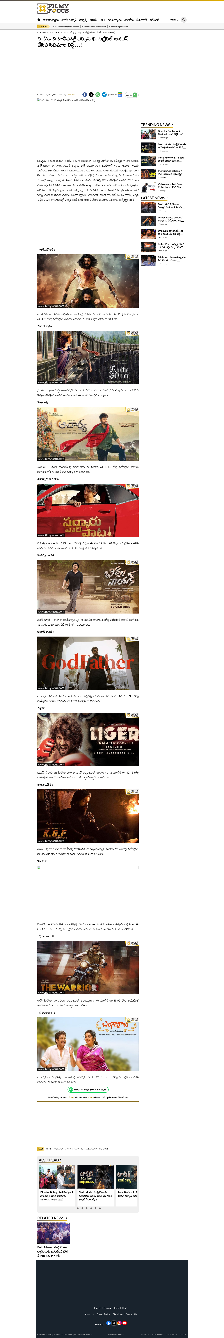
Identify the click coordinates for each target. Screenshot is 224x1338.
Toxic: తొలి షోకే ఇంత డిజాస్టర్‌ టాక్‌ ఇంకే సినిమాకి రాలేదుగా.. (171, 207)
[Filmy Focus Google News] (119, 94)
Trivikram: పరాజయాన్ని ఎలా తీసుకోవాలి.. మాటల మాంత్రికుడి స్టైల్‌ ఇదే (172, 260)
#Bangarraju (72, 1148)
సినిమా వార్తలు (51, 20)
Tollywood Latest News (63, 1334)
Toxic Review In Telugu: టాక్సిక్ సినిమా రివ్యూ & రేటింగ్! (134, 1194)
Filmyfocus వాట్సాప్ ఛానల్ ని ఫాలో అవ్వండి (90, 1090)
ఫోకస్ (93, 20)
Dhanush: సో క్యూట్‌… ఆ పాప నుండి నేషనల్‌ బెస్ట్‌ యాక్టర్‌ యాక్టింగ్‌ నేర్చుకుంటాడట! (170, 235)
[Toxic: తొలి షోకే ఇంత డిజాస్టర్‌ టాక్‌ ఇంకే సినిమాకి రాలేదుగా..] (148, 207)
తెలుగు (173, 19)
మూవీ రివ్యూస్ (69, 20)
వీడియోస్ (142, 20)
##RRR (49, 1148)
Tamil (116, 1308)
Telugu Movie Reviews (83, 1334)
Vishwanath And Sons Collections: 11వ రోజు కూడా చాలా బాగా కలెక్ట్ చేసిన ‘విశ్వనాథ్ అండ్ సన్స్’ (171, 188)
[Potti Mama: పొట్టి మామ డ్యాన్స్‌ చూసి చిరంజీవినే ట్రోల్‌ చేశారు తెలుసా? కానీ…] (53, 1233)
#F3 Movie (103, 1148)
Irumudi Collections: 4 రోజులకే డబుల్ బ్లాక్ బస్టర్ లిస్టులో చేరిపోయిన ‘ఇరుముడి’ (172, 173)
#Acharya (58, 1148)
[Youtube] (124, 1323)
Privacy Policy (103, 1314)
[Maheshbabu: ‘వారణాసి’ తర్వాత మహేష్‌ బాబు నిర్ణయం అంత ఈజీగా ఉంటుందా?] (148, 221)
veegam (121, 1334)
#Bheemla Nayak (89, 1148)
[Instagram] (119, 1323)
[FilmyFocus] (54, 9)
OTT (102, 20)
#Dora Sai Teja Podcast (118, 26)
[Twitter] (91, 94)
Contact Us (131, 1314)
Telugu (107, 1308)
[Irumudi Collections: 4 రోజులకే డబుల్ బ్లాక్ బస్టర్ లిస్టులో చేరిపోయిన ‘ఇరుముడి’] (148, 174)
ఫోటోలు (129, 20)
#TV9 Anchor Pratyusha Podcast (66, 26)
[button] (78, 1208)
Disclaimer (118, 1314)
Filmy (91, 1097)
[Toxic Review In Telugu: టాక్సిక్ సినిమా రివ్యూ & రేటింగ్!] (134, 1177)
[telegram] (104, 94)
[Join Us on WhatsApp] (135, 95)
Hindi (124, 1308)
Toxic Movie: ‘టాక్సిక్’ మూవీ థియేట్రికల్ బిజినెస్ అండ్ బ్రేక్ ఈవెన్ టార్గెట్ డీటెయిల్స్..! (95, 1196)
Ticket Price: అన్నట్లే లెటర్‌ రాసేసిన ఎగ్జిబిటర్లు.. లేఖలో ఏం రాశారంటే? (171, 247)
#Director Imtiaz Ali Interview (94, 26)
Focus (54, 32)
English (97, 1308)
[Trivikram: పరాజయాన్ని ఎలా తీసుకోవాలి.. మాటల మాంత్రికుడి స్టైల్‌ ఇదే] (148, 260)
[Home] (38, 20)
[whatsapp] (97, 94)
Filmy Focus (43, 32)
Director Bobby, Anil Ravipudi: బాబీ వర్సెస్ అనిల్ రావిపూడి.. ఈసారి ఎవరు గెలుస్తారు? (57, 1196)
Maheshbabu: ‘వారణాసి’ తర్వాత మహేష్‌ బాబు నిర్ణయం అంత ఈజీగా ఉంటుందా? (172, 220)
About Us (89, 1314)
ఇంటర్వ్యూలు (115, 20)
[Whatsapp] (71, 1089)
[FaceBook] (84, 94)
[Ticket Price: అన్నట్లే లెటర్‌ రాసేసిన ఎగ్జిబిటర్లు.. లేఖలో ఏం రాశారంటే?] (148, 247)
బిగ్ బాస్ (154, 20)
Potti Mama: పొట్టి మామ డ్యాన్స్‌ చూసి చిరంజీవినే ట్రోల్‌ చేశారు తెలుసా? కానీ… (52, 1251)
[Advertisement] (20, 76)
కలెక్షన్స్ (83, 20)
